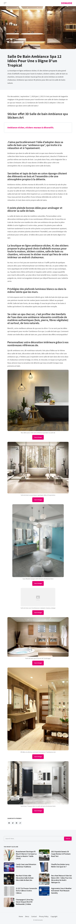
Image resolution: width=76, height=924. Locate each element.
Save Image (38, 437)
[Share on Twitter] (12, 823)
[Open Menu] (5, 3)
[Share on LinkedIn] (16, 823)
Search (68, 838)
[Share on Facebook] (9, 823)
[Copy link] (20, 823)
